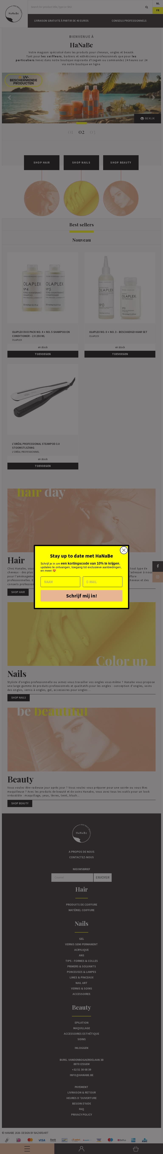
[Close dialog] (124, 550)
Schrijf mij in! (81, 595)
